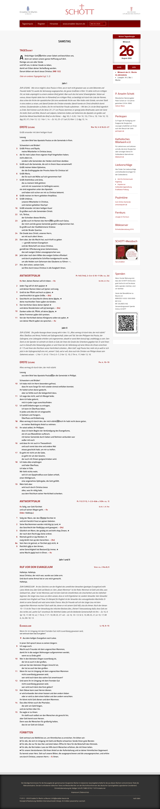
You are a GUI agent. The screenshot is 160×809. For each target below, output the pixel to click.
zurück (119, 67)
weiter (134, 67)
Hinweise (54, 23)
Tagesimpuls (27, 23)
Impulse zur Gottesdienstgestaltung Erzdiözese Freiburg (123, 187)
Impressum (75, 792)
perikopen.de (119, 131)
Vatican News (120, 106)
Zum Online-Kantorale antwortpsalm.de (123, 203)
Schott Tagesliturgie (127, 36)
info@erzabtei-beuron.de (60, 798)
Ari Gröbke (65, 801)
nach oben (136, 798)
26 (126, 49)
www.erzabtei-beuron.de (74, 23)
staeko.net (101, 788)
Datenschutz (84, 792)
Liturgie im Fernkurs (122, 217)
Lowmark (82, 801)
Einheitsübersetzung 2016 (124, 229)
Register (41, 23)
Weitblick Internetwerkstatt (46, 801)
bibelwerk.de (119, 157)
